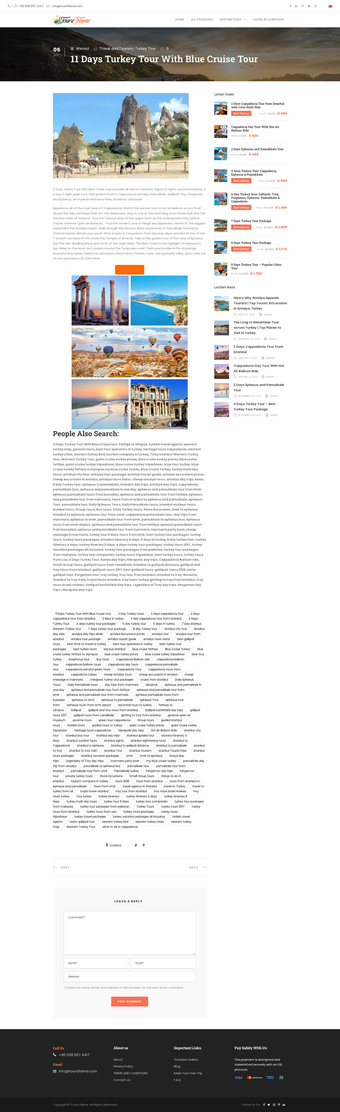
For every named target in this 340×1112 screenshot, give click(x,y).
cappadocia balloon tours (83, 664)
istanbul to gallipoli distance (130, 746)
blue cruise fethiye (145, 649)
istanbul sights (114, 741)
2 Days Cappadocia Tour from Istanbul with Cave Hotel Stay (257, 105)
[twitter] (309, 6)
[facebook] (290, 6)
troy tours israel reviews (170, 791)
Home (179, 19)
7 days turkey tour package (107, 629)
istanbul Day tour (77, 735)
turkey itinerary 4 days (141, 796)
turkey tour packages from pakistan (104, 807)
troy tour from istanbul (131, 791)
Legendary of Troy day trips (84, 761)
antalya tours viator (156, 639)
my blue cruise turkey (161, 761)
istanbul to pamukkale (171, 746)
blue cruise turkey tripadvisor (165, 654)
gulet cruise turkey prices (146, 725)
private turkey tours (79, 776)
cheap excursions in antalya (158, 674)
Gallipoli (76, 710)
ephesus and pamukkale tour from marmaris (97, 695)
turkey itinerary (109, 796)
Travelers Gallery (186, 1059)
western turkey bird (115, 822)
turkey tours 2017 (173, 807)
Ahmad (82, 48)
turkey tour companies (151, 801)
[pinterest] (303, 6)
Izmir (129, 756)
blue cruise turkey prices (121, 654)
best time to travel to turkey (86, 644)
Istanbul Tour (113, 751)
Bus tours (103, 659)
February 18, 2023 (249, 338)
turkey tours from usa (101, 812)
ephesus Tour (149, 700)
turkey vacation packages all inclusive (139, 817)
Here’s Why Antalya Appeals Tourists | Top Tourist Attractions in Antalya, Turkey (260, 303)
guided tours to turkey (107, 725)
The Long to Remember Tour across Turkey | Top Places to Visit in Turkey (257, 327)
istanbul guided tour (140, 735)
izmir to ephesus (151, 756)
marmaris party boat (125, 761)
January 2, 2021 (248, 376)
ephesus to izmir (83, 700)
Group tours (146, 720)
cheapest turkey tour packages (111, 680)
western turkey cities (149, 822)
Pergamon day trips (159, 771)
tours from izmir (105, 786)
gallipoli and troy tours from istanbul (113, 710)
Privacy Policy (123, 1066)
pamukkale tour (138, 766)
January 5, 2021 (248, 358)
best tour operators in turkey (132, 644)
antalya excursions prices (127, 634)
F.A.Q (177, 1080)
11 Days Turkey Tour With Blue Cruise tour (83, 614)
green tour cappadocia (114, 720)
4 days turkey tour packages (96, 624)
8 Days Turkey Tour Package (251, 243)
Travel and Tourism (116, 48)
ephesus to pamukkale (117, 700)
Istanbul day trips (108, 735)
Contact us (122, 1080)
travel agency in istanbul (140, 786)
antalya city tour (175, 629)
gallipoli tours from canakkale (94, 715)
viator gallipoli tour (82, 822)
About (118, 1059)
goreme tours (82, 720)
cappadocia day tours (123, 664)
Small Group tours (142, 776)
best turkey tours (85, 649)
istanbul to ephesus (90, 746)
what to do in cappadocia (120, 827)
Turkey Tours (145, 807)
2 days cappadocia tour (167, 614)
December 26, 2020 (250, 415)
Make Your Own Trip (188, 1073)
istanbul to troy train (83, 751)
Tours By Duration (268, 19)
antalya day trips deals (87, 634)
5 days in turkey (164, 624)
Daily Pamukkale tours (83, 685)
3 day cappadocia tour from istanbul (156, 619)
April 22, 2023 (246, 314)
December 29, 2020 (249, 396)
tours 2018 (122, 781)
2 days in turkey (113, 619)
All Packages (202, 19)
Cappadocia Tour (129, 669)
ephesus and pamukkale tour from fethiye (100, 690)
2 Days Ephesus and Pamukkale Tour (257, 149)
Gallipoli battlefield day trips (164, 710)
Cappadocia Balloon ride (133, 659)
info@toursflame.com (67, 6)
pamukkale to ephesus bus (101, 766)
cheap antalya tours (118, 674)
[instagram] (315, 6)
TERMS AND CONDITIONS (131, 1073)
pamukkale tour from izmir (89, 771)
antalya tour (160, 634)
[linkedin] (296, 6)
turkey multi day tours (82, 801)
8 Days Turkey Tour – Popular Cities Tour (256, 266)
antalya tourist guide (122, 639)
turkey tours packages (138, 812)
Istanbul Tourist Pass (173, 751)
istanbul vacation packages (100, 756)
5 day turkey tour (134, 624)
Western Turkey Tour (81, 827)
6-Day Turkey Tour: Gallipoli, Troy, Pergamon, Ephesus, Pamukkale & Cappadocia (255, 197)
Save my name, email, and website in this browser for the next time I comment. (126, 987)
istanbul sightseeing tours (148, 741)
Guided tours (76, 725)
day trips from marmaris (122, 685)
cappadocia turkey (84, 674)
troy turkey (84, 796)
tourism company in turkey (89, 781)
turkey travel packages (90, 817)
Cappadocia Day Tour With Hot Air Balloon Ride (255, 128)
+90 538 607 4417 (31, 6)
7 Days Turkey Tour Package (251, 221)
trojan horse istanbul (94, 791)
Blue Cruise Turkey (177, 649)
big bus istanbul (114, 649)
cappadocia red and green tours (88, 669)
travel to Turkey (174, 786)
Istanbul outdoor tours (82, 741)
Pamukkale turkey (127, 771)
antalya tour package (86, 639)
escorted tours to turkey (135, 705)
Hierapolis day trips (131, 730)
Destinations (230, 19)
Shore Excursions (111, 776)
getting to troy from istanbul (141, 715)
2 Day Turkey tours (131, 614)
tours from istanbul (149, 781)
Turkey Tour (145, 48)
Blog (177, 1066)
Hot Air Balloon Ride (164, 730)
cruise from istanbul (154, 680)
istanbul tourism (140, 751)
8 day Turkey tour (145, 629)
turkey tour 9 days (116, 801)
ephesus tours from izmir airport (89, 705)
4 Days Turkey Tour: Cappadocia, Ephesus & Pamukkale (254, 172)
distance (152, 685)
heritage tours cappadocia (92, 730)
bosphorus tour (79, 659)
